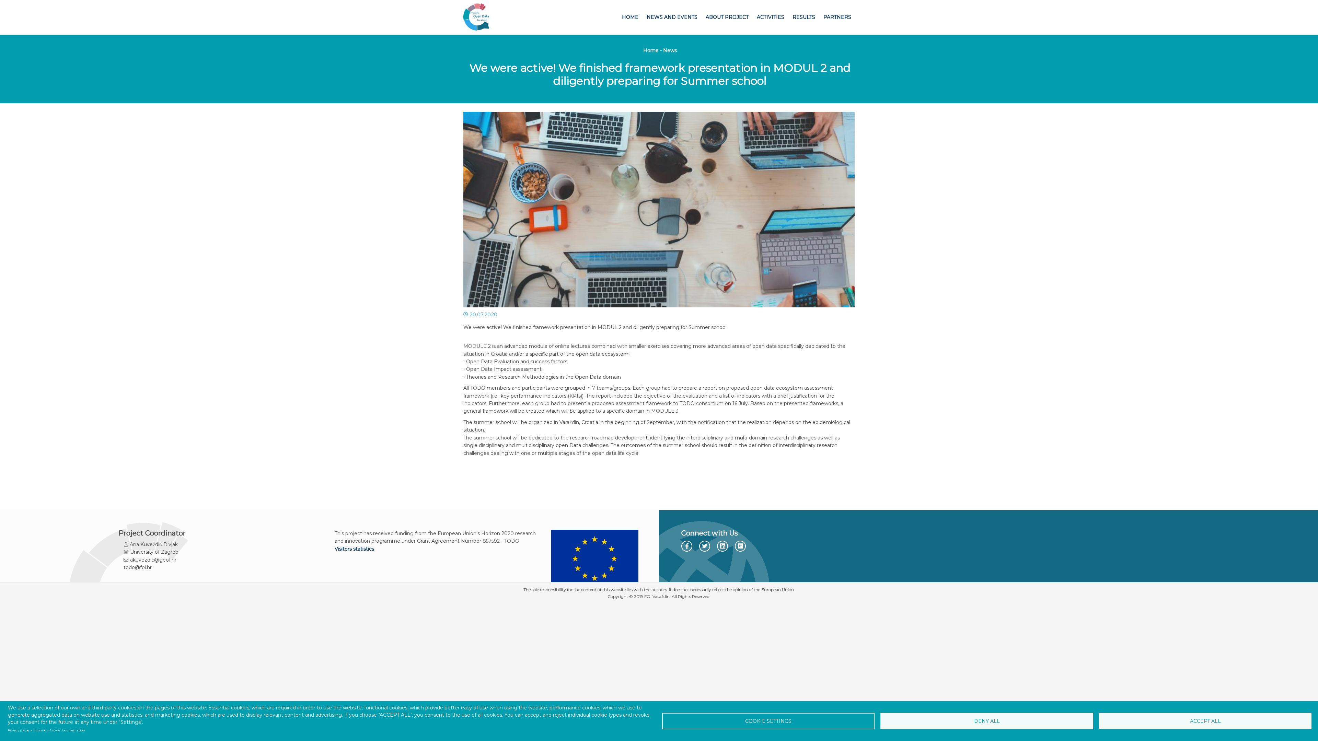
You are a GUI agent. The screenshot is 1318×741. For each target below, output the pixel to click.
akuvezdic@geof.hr (153, 560)
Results (804, 17)
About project (727, 17)
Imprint (39, 730)
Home (630, 17)
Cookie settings (768, 721)
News (670, 50)
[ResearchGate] (741, 546)
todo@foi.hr (138, 567)
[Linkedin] (723, 546)
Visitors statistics (354, 549)
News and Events (672, 17)
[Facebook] (687, 546)
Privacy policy (18, 730)
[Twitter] (705, 546)
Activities (770, 17)
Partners (837, 17)
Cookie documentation (67, 730)
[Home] (476, 17)
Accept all (1205, 721)
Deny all (987, 721)
